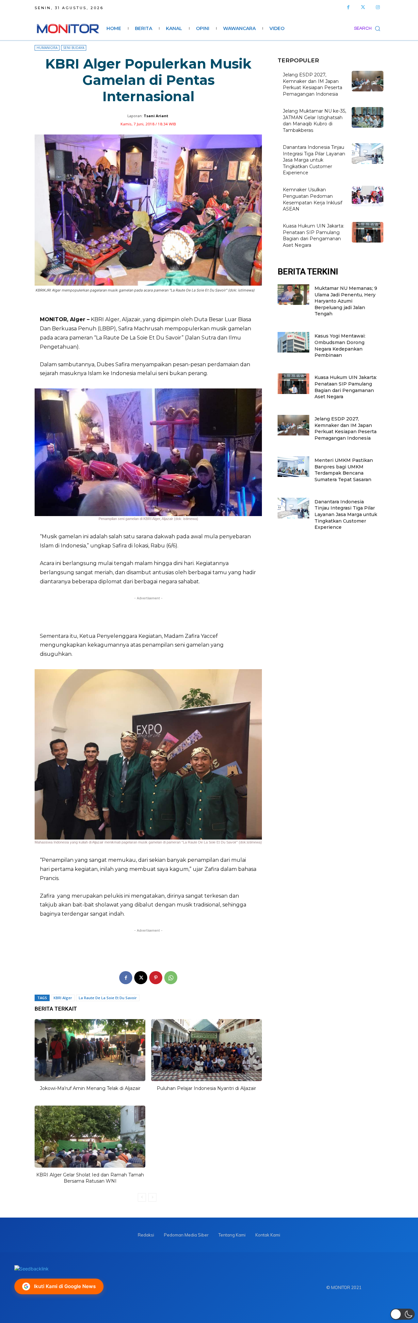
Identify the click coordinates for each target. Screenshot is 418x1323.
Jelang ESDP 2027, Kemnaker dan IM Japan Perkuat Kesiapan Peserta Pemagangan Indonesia (312, 84)
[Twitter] (363, 7)
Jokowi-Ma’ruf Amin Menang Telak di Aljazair (90, 1088)
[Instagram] (377, 7)
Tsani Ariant (156, 115)
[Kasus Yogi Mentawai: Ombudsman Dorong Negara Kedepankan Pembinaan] (293, 342)
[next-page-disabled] (152, 1197)
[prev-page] (142, 1197)
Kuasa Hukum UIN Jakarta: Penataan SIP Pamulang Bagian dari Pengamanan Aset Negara (313, 235)
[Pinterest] (155, 977)
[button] (368, 28)
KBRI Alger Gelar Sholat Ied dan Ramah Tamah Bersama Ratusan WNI (90, 1178)
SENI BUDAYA (73, 47)
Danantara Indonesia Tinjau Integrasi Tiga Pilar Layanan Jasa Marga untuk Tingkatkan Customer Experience (314, 160)
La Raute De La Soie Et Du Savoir (108, 997)
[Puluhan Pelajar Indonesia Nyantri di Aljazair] (206, 1050)
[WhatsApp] (170, 977)
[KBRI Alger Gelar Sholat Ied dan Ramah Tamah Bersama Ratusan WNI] (90, 1137)
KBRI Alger (63, 997)
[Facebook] (348, 7)
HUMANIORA (47, 47)
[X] (140, 977)
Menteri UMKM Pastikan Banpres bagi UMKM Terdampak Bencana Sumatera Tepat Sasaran (343, 469)
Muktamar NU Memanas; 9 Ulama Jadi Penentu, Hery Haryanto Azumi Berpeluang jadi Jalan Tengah (345, 301)
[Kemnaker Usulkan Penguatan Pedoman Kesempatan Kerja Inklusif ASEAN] (367, 196)
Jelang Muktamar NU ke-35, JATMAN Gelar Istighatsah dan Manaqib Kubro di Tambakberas (314, 120)
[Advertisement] (148, 614)
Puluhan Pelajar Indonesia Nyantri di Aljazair (206, 1088)
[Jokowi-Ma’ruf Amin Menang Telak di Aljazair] (90, 1050)
